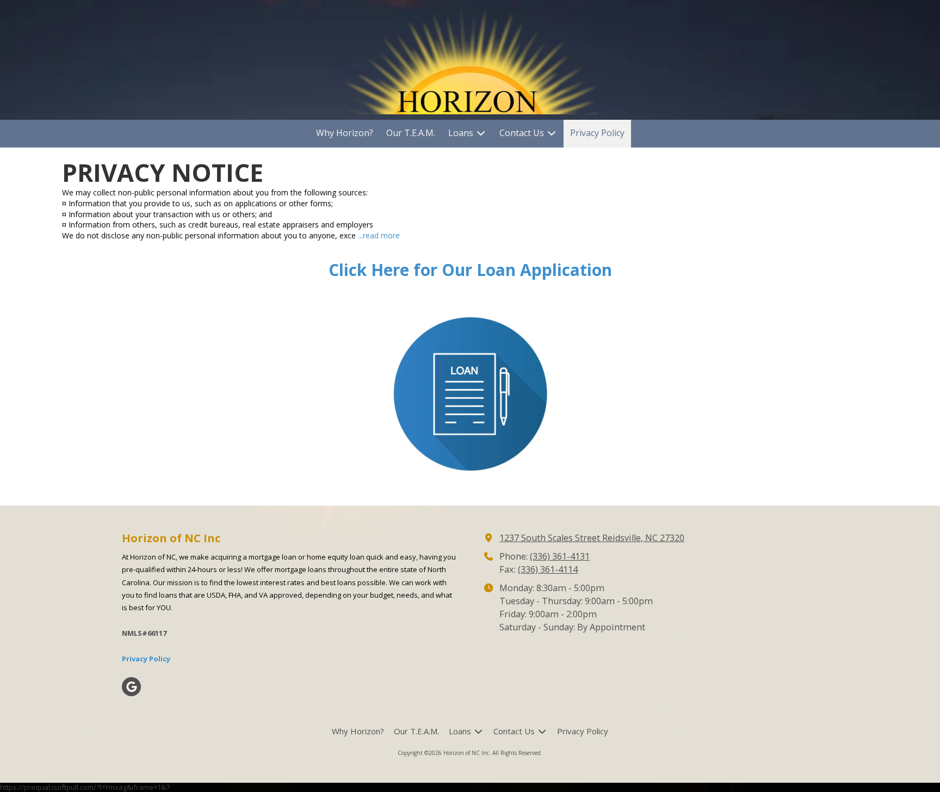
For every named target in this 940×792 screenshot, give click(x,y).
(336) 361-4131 (560, 556)
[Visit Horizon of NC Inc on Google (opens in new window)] (131, 686)
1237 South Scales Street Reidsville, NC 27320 (591, 538)
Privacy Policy (146, 659)
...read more (379, 235)
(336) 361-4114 (548, 569)
